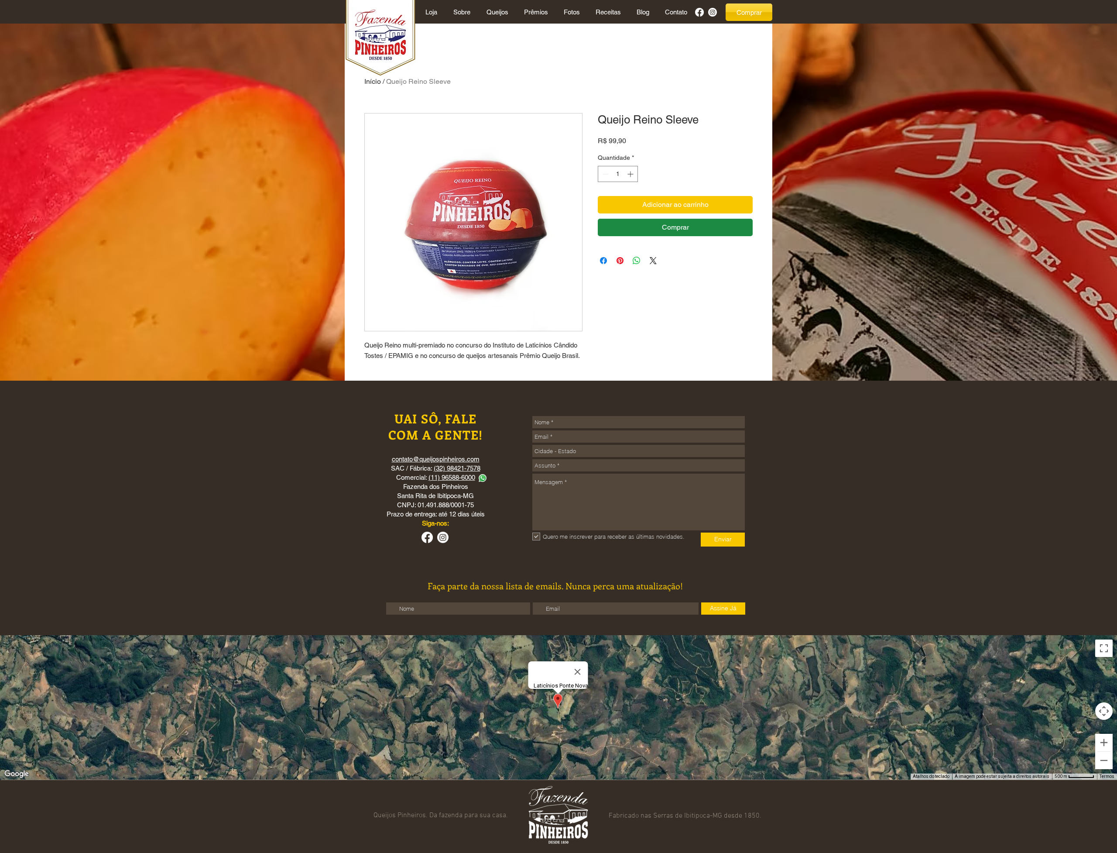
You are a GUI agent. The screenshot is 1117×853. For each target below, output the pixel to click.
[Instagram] (712, 12)
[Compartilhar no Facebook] (603, 260)
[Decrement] (604, 174)
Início (372, 81)
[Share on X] (653, 260)
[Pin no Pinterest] (620, 260)
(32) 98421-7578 (457, 468)
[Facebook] (699, 12)
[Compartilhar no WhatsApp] (636, 260)
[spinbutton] (618, 174)
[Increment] (631, 174)
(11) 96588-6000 (451, 477)
